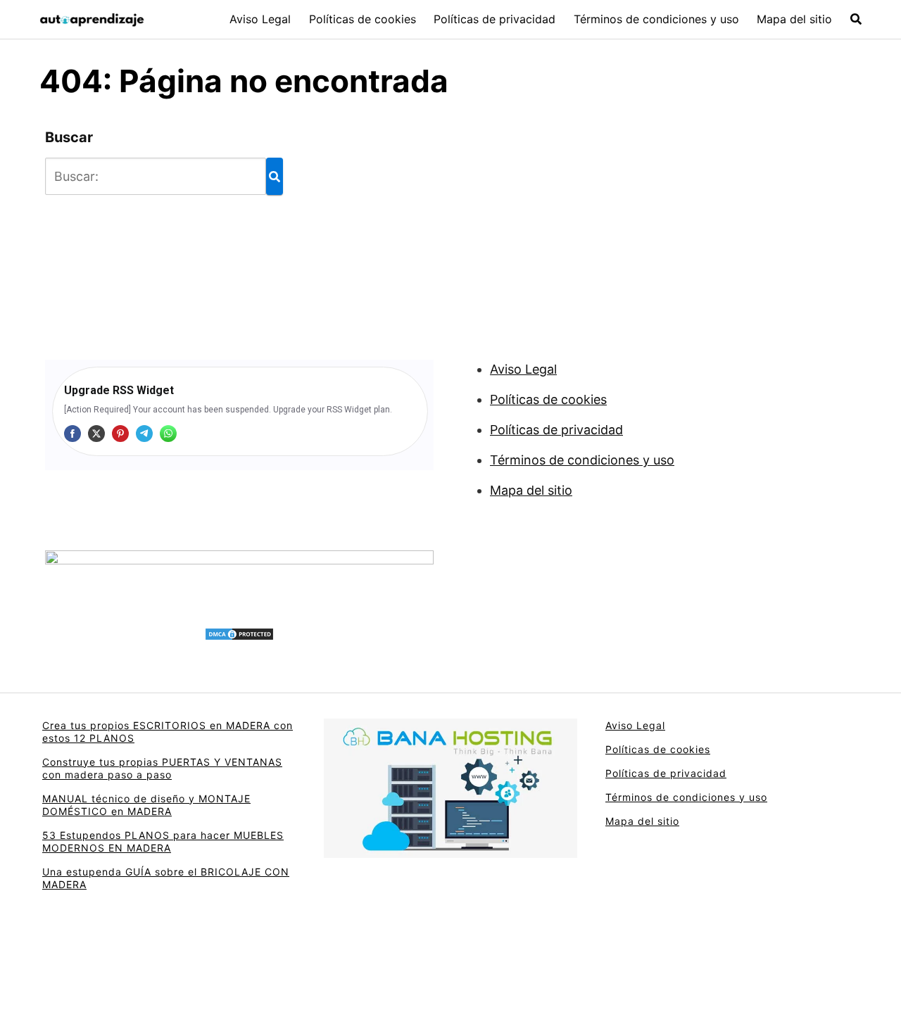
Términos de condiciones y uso (656, 19)
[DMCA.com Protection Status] (239, 633)
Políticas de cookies (362, 19)
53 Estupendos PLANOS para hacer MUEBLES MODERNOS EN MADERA (163, 841)
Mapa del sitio (794, 19)
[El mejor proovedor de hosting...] (239, 579)
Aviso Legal (260, 19)
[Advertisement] (521, 227)
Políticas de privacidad (494, 19)
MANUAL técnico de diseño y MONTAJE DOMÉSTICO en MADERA (146, 804)
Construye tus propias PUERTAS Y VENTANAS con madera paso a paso (162, 768)
